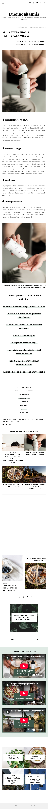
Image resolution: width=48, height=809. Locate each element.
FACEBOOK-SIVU (24, 394)
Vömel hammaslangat (24, 335)
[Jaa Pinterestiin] (10, 425)
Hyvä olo (6, 419)
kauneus (22, 419)
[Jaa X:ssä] (3, 425)
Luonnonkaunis (24, 14)
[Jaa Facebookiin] (6, 425)
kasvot (14, 419)
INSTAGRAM (24, 401)
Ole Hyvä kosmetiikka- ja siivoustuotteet (24, 306)
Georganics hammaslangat (24, 342)
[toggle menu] (3, 3)
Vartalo (5, 421)
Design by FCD (31, 806)
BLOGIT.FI (24, 409)
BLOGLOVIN (24, 412)
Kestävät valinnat (35, 419)
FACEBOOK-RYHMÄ (24, 398)
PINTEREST (24, 405)
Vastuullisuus (17, 421)
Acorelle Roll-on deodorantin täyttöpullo (24, 372)
